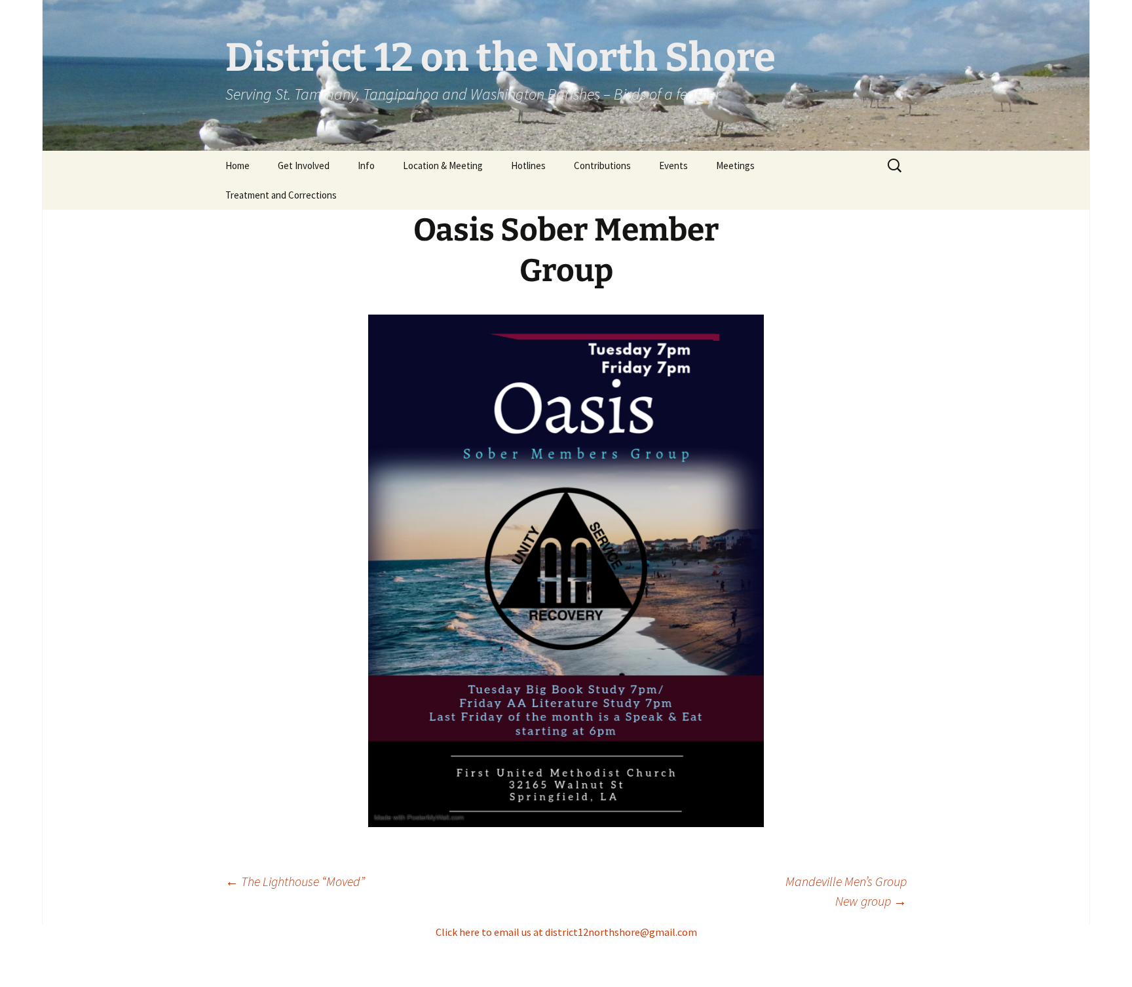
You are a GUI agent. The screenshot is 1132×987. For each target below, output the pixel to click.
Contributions (602, 165)
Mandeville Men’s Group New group (846, 891)
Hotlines (528, 165)
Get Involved (304, 165)
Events (673, 165)
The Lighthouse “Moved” (295, 881)
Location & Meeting (443, 165)
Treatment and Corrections (281, 195)
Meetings (735, 165)
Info (366, 165)
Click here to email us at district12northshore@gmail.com (566, 932)
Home (237, 165)
